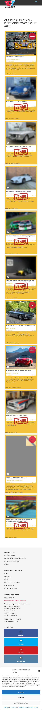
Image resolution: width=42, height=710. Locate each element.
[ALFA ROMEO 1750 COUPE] (21, 142)
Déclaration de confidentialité (24, 707)
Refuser (21, 698)
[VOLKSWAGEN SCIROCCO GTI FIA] (21, 232)
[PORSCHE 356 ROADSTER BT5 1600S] (21, 367)
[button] (39, 671)
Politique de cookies (9, 707)
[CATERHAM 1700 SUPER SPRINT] (21, 277)
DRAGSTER (7, 576)
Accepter (21, 692)
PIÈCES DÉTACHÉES (10, 588)
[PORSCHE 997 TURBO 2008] (21, 187)
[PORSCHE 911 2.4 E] (21, 98)
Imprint (36, 707)
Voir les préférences (21, 703)
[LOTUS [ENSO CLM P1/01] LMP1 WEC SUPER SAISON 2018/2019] (21, 516)
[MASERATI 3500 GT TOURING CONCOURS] (21, 322)
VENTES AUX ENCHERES (12, 582)
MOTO (6, 579)
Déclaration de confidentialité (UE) (15, 558)
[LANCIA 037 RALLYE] (21, 411)
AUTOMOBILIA (9, 585)
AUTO (6, 573)
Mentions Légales (9, 555)
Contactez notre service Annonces (15, 600)
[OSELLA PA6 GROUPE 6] (21, 53)
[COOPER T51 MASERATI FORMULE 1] (21, 464)
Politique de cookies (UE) (12, 561)
